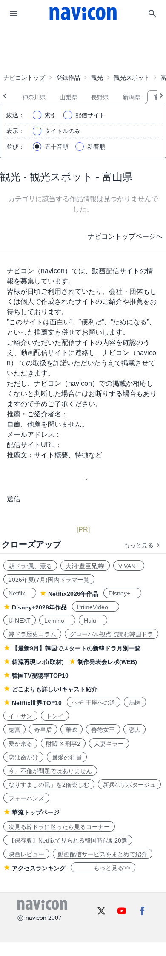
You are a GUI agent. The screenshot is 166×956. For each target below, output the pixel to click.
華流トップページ (36, 812)
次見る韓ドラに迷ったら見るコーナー (59, 826)
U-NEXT (20, 620)
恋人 (134, 729)
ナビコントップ (24, 77)
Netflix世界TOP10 (37, 702)
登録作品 (68, 77)
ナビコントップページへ (125, 236)
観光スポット (132, 77)
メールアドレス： (34, 434)
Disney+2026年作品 (39, 607)
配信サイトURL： (34, 444)
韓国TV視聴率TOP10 (40, 675)
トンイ (55, 716)
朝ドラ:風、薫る (30, 566)
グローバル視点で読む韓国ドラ (111, 634)
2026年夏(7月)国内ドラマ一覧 (49, 579)
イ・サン (20, 716)
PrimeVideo (95, 607)
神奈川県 (34, 97)
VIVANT (128, 566)
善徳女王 (103, 729)
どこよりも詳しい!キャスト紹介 (54, 689)
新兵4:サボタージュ (129, 784)
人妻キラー (109, 743)
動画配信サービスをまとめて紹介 (102, 854)
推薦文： (20, 455)
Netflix (20, 593)
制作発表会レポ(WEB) (107, 662)
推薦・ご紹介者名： (37, 414)
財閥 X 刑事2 (63, 743)
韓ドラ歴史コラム (32, 634)
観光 (97, 77)
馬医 (135, 702)
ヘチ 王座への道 (93, 702)
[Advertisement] (83, 48)
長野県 (100, 97)
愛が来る (20, 743)
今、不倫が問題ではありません (50, 771)
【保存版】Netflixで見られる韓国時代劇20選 (68, 840)
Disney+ (122, 593)
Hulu (93, 620)
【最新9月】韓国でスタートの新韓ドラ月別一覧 (76, 648)
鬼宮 (14, 729)
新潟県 (131, 97)
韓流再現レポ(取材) (38, 662)
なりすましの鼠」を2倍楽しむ (49, 784)
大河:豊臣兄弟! (85, 566)
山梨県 (68, 97)
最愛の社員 (67, 757)
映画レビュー (26, 854)
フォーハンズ (26, 798)
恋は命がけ (23, 757)
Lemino (57, 620)
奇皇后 (43, 729)
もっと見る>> (103, 867)
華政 (71, 729)
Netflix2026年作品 (73, 593)
